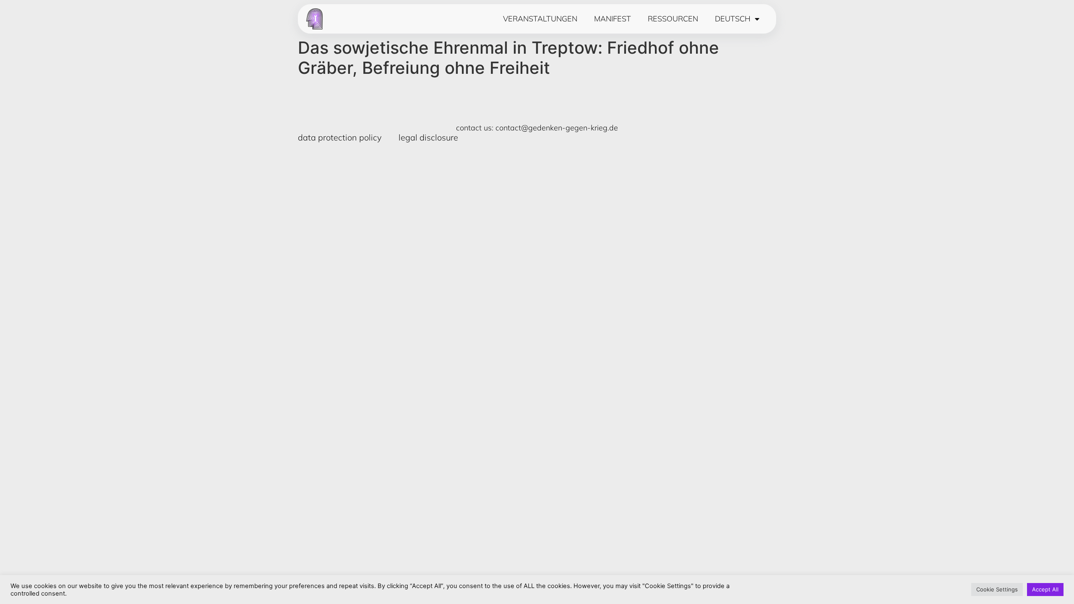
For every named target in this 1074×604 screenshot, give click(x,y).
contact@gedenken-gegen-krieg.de (556, 128)
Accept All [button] (1045, 589)
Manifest (612, 19)
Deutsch (733, 19)
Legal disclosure (428, 137)
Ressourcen (673, 19)
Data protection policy (340, 137)
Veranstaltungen (540, 19)
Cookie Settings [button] (997, 589)
